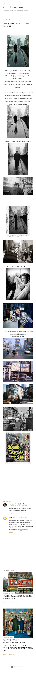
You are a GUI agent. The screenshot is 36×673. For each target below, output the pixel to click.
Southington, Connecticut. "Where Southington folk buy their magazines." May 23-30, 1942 (18, 645)
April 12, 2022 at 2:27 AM (20, 517)
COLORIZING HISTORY (13, 7)
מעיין (10, 517)
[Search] (31, 3)
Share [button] (4, 494)
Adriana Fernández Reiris (17, 504)
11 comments (11, 654)
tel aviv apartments (18, 528)
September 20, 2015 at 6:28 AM (19, 505)
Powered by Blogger (20, 666)
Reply (11, 513)
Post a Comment (13, 602)
